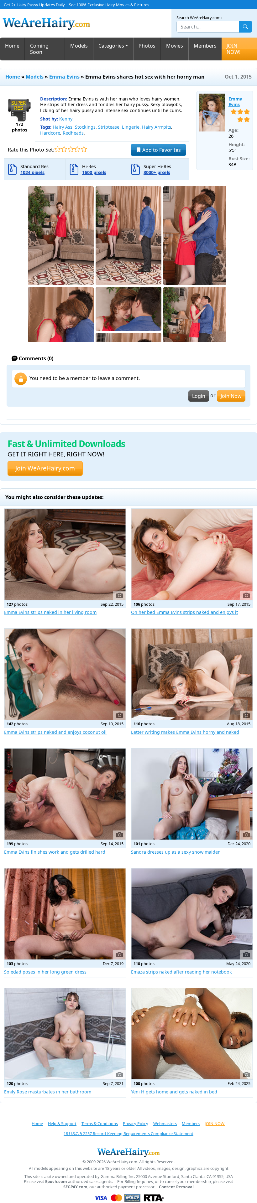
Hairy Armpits (156, 127)
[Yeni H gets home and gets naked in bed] (192, 1034)
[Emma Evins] (212, 113)
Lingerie (130, 127)
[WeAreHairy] (128, 1152)
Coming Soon (39, 49)
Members (205, 45)
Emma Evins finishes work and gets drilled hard (54, 852)
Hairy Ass (62, 127)
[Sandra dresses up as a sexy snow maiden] (192, 794)
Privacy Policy (135, 1123)
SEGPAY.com (75, 1187)
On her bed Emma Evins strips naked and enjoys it (184, 612)
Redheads (73, 133)
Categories (111, 45)
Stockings (85, 127)
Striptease (108, 127)
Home (12, 45)
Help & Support (62, 1123)
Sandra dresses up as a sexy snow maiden (176, 852)
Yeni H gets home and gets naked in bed (174, 1092)
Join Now (231, 396)
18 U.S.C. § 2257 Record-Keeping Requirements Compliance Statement (128, 1133)
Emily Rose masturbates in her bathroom (47, 1092)
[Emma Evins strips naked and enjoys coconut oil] (65, 674)
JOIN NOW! (233, 49)
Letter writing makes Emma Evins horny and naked (185, 732)
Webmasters (165, 1123)
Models (79, 45)
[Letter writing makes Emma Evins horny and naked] (192, 674)
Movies (174, 45)
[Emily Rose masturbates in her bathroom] (65, 1034)
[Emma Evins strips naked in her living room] (65, 554)
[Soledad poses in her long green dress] (65, 914)
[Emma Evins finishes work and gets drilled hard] (65, 794)
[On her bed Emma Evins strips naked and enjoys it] (192, 554)
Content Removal (176, 1187)
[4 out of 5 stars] (77, 149)
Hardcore (50, 133)
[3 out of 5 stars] (70, 149)
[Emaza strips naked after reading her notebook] (192, 914)
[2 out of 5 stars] (64, 149)
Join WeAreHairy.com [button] (45, 468)
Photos (147, 45)
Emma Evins (64, 76)
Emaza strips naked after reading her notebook (181, 972)
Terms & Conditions (99, 1123)
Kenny (65, 119)
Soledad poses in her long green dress (45, 972)
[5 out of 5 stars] (84, 149)
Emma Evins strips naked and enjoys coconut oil (55, 732)
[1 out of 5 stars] (57, 149)
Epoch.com (56, 1181)
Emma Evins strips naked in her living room (50, 612)
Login (198, 396)
